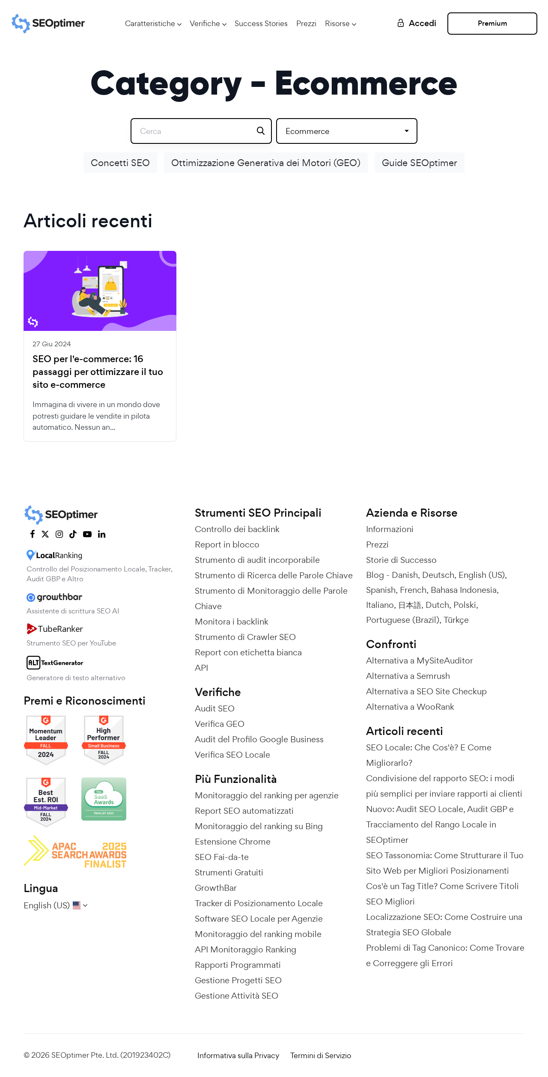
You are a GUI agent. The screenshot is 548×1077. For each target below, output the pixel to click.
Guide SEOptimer (419, 163)
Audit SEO (215, 708)
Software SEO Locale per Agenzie (259, 918)
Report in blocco (227, 544)
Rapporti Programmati (238, 964)
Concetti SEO (120, 163)
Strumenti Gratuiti (229, 872)
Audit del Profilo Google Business (259, 739)
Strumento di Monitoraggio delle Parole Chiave (271, 598)
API (201, 667)
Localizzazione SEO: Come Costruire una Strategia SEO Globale (444, 924)
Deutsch (438, 574)
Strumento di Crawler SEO (245, 637)
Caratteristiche (150, 23)
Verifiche (205, 23)
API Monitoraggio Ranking (245, 949)
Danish (405, 574)
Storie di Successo (401, 559)
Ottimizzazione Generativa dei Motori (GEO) (265, 163)
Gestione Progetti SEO (238, 980)
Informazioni (390, 529)
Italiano (380, 604)
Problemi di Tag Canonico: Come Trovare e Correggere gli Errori (445, 955)
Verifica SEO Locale (232, 754)
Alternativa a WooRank (410, 706)
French (413, 589)
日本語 (409, 604)
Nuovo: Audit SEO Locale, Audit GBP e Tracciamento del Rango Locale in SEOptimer (440, 824)
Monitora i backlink (231, 621)
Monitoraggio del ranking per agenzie (267, 795)
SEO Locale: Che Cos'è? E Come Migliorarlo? (428, 755)
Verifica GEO (219, 723)
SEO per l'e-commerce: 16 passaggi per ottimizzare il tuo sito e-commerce (98, 372)
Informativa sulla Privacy (238, 1055)
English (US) (482, 574)
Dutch (437, 604)
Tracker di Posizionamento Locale (259, 903)
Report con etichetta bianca (248, 652)
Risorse (337, 23)
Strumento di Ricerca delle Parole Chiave (274, 575)
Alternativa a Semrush (408, 675)
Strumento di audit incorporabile (257, 559)
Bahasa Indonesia (464, 589)
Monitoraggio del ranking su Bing (259, 826)
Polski (464, 604)
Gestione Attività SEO (236, 995)
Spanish (381, 589)
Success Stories (261, 23)
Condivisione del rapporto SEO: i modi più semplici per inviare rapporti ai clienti (444, 786)
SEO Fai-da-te (222, 857)
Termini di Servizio (320, 1055)
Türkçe (456, 619)
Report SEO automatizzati (244, 810)
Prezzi (306, 23)
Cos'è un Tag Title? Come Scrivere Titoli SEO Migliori (442, 894)
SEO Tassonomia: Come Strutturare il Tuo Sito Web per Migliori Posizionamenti (445, 863)
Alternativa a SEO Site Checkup (426, 691)
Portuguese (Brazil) (402, 619)
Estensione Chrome (233, 841)
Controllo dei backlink (237, 529)
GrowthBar (216, 887)
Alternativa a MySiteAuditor (419, 660)
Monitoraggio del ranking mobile (258, 934)
